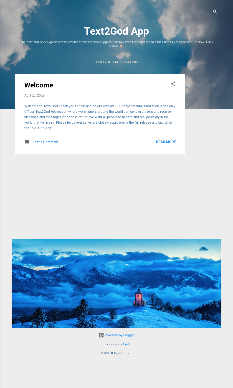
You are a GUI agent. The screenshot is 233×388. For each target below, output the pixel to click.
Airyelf (126, 344)
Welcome (38, 85)
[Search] (215, 12)
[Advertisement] (203, 142)
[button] (173, 84)
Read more (166, 142)
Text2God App (116, 31)
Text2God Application (117, 62)
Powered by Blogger (119, 335)
